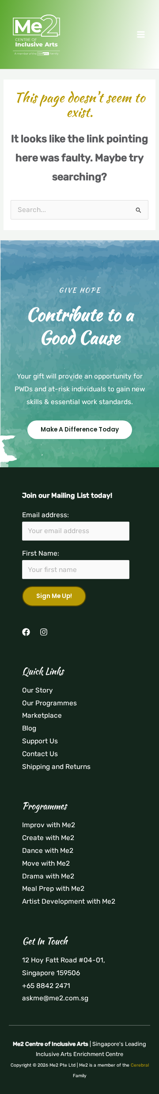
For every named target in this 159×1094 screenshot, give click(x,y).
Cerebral (140, 1065)
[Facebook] (26, 632)
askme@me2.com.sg (55, 998)
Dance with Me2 (47, 851)
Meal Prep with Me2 (53, 889)
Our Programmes (49, 703)
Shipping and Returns (56, 767)
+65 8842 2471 (46, 986)
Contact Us (40, 754)
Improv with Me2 (48, 825)
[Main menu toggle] (141, 34)
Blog (29, 728)
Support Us (40, 741)
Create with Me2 (48, 838)
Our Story (37, 690)
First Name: (40, 553)
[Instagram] (44, 632)
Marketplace (42, 715)
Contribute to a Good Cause (79, 326)
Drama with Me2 (48, 876)
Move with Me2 (46, 863)
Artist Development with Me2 (68, 901)
